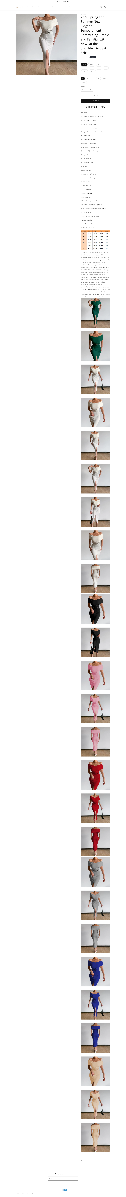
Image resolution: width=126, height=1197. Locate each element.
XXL (105, 79)
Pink (100, 68)
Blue (100, 64)
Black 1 (85, 68)
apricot (85, 72)
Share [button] (84, 1160)
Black (92, 64)
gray (93, 68)
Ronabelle (21, 1193)
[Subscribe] (76, 1179)
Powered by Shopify (28, 1193)
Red (107, 68)
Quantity (83, 86)
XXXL (84, 83)
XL (99, 79)
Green (93, 72)
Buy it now (95, 100)
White (85, 64)
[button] (34, 7)
